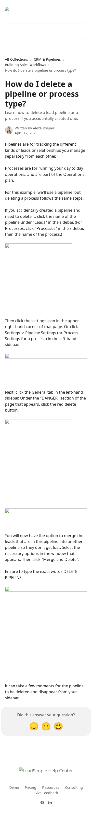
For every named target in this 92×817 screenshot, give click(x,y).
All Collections (16, 59)
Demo (14, 787)
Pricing (30, 787)
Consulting (74, 787)
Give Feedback (46, 792)
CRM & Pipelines (47, 59)
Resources (50, 787)
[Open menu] (82, 9)
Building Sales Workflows (25, 64)
